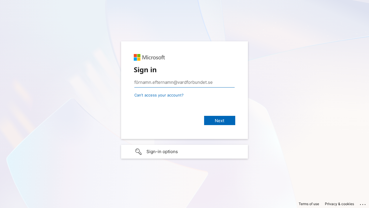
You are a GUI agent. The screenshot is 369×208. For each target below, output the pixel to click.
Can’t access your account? (159, 95)
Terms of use (309, 204)
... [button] (363, 203)
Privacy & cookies (339, 204)
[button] (184, 152)
